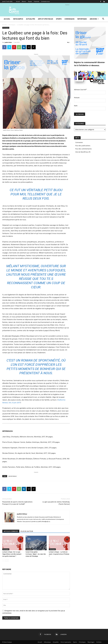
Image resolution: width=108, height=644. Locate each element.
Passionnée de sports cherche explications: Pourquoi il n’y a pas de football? (17, 503)
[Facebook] (100, 1)
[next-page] (7, 560)
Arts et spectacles (45, 19)
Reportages (82, 19)
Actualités (30, 19)
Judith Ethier (8, 42)
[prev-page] (3, 560)
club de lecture (12, 476)
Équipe (30, 1)
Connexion (79, 142)
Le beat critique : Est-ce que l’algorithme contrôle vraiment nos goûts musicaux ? (11, 554)
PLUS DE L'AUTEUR (27, 531)
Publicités (36, 1)
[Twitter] (9, 47)
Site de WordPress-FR (82, 152)
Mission (24, 1)
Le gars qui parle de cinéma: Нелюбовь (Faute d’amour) (56, 503)
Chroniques (69, 19)
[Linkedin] (104, 1)
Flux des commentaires (83, 149)
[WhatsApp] (19, 47)
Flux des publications (82, 146)
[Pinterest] (14, 47)
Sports (59, 19)
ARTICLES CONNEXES (11, 531)
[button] (103, 19)
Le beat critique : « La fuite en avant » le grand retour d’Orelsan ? (59, 554)
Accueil (18, 1)
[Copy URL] (33, 47)
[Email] (29, 47)
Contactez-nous (45, 1)
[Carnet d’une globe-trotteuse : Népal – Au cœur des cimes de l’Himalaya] (36, 543)
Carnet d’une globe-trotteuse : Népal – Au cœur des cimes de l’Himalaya (36, 554)
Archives (93, 19)
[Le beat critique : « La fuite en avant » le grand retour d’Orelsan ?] (59, 543)
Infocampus (18, 19)
